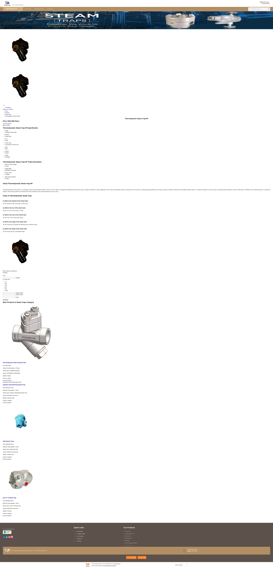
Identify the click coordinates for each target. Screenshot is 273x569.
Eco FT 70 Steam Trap (9, 497)
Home (6, 111)
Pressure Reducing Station (131, 543)
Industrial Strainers (129, 533)
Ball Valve (127, 540)
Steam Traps (8, 114)
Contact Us (50, 9)
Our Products (11, 9)
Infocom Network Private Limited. (109, 565)
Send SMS (143, 557)
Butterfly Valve (128, 538)
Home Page (28, 9)
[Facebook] (4, 538)
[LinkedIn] (7, 538)
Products (7, 112)
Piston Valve (128, 536)
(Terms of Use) (117, 563)
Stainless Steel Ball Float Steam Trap (14, 384)
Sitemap (79, 541)
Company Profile (39, 9)
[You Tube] (9, 538)
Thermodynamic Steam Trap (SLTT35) (14, 362)
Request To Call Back (8, 109)
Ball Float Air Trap (8, 441)
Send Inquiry (8, 107)
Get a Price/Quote (7, 123)
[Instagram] (12, 538)
